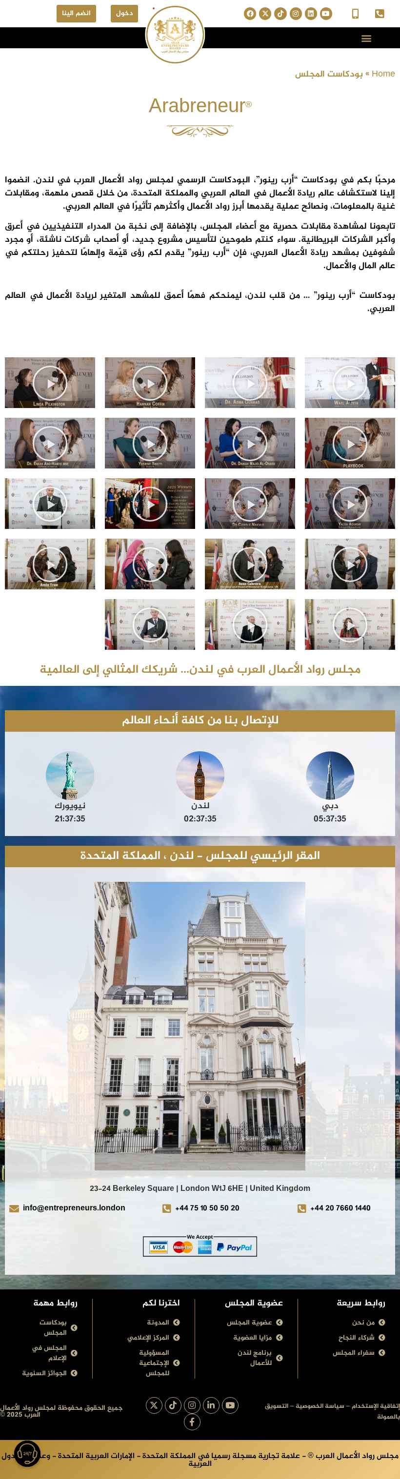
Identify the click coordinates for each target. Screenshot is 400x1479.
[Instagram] (296, 13)
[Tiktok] (280, 13)
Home (383, 74)
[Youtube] (326, 13)
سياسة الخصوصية (320, 1406)
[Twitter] (265, 13)
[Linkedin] (311, 13)
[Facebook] (250, 13)
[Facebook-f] (192, 1422)
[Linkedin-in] (211, 1405)
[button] (366, 38)
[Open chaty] (27, 1453)
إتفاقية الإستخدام (376, 1406)
